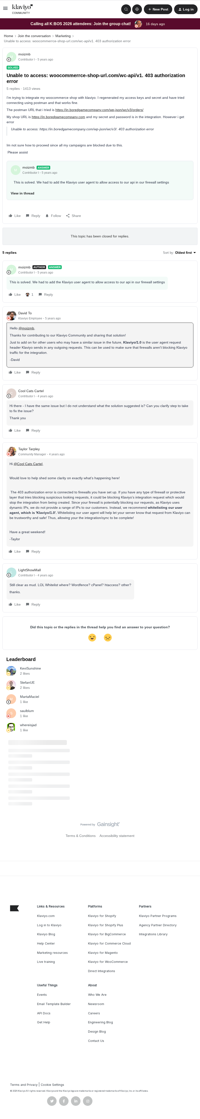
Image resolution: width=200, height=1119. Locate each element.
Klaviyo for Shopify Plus (105, 925)
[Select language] (137, 9)
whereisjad (28, 725)
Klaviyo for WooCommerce (108, 962)
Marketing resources (52, 953)
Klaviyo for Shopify (102, 916)
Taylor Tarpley (29, 449)
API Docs (43, 1013)
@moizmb (26, 328)
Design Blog (97, 1031)
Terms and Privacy (24, 1085)
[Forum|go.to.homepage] (22, 9)
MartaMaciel (29, 697)
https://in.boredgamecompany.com (58, 117)
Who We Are (97, 995)
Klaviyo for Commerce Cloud (109, 943)
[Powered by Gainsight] (100, 825)
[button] (5, 10)
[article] (100, 281)
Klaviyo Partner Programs (158, 916)
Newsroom (96, 1004)
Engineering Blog (100, 1022)
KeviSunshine (30, 668)
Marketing (63, 36)
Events (42, 995)
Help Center (46, 943)
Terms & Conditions (81, 836)
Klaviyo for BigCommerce (107, 934)
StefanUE (27, 682)
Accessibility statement (117, 836)
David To (25, 313)
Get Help (43, 1022)
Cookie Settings (52, 1085)
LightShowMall (29, 570)
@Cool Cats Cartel (28, 464)
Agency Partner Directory (158, 925)
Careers (94, 1013)
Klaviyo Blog (46, 934)
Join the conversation (34, 36)
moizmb (24, 54)
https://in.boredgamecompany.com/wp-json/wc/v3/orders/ (99, 110)
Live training (46, 962)
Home (8, 36)
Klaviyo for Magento (103, 953)
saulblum (27, 711)
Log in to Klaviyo (49, 925)
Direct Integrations (101, 971)
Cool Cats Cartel (31, 391)
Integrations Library (153, 934)
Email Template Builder (54, 1004)
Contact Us (96, 1041)
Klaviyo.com (46, 916)
